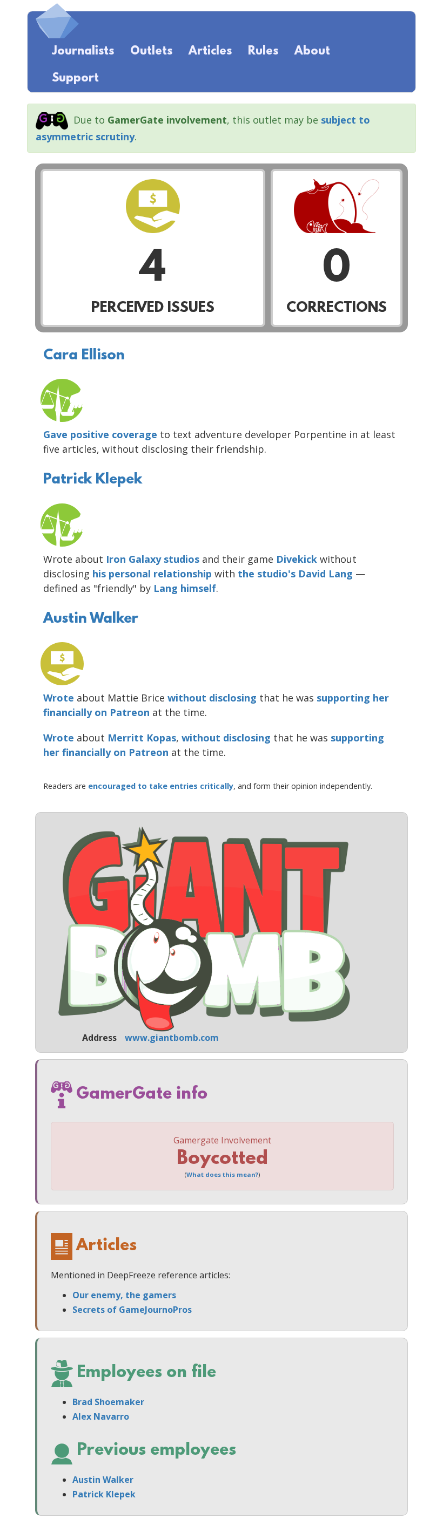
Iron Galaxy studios (152, 559)
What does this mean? (222, 1174)
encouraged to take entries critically (160, 786)
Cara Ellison (84, 356)
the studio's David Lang (295, 573)
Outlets (151, 51)
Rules (263, 51)
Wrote (58, 697)
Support (75, 78)
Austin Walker (90, 619)
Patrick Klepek (92, 480)
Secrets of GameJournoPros (132, 1310)
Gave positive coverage (100, 434)
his (99, 573)
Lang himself (184, 588)
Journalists (83, 51)
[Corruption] (62, 663)
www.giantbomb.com (172, 1038)
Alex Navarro (100, 1416)
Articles (210, 51)
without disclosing (212, 697)
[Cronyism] (62, 400)
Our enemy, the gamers (124, 1295)
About (312, 51)
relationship (182, 573)
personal (130, 573)
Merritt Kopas (142, 737)
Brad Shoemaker (108, 1402)
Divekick (296, 559)
